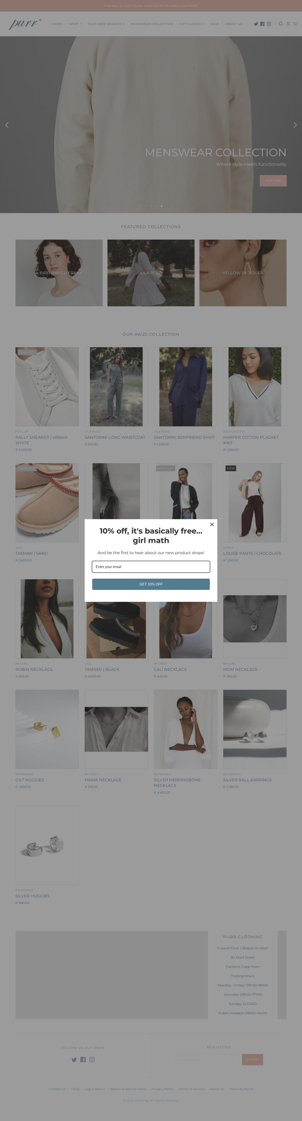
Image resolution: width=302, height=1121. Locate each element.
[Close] (212, 524)
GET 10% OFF (151, 584)
